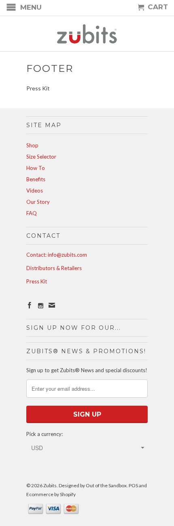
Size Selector (41, 156)
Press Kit (36, 281)
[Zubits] (87, 33)
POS (133, 485)
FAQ (31, 213)
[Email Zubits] (52, 305)
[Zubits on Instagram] (40, 305)
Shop (32, 145)
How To (35, 168)
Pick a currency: (44, 434)
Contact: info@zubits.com (56, 254)
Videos (34, 190)
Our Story (38, 202)
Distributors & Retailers (54, 268)
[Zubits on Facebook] (29, 305)
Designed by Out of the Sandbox (93, 485)
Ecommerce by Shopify (51, 494)
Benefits (35, 179)
